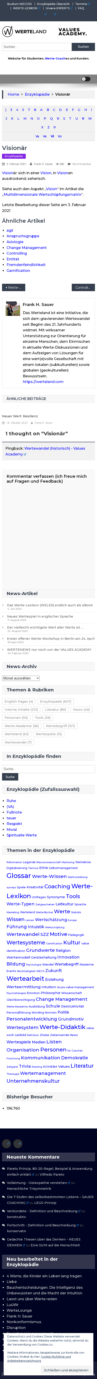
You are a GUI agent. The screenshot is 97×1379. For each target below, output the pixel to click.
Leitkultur (64, 904)
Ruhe (11, 801)
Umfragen (39, 897)
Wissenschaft (71, 993)
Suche (10, 777)
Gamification (18, 270)
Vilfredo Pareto (52, 1174)
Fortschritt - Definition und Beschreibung (41, 1225)
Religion (63, 950)
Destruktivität (72, 1006)
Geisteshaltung (43, 957)
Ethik (43, 868)
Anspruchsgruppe (23, 236)
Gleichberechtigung (21, 999)
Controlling (17, 253)
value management (80, 987)
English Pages (19, 701)
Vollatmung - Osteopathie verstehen (37, 1183)
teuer (11, 818)
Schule (53, 1006)
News (81, 710)
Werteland (17, 734)
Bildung (16, 964)
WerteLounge (19, 1310)
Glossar (19, 876)
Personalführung (19, 1012)
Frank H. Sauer (43, 164)
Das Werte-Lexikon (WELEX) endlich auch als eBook (50, 605)
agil (10, 230)
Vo (60, 136)
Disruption (16, 1328)
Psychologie (33, 964)
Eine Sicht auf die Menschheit (55, 1245)
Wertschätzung (51, 919)
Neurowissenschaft (49, 862)
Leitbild (20, 1035)
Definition (33, 1035)
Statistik (76, 912)
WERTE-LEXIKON (25, 8)
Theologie (13, 1074)
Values (64, 1066)
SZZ (44, 934)
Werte (62, 911)
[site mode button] (85, 79)
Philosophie (50, 993)
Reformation (14, 862)
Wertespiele (49, 734)
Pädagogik (76, 935)
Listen (54, 1042)
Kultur (72, 942)
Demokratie (74, 1057)
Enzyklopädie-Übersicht (53, 4)
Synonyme (56, 897)
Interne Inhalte (21, 710)
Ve (44, 136)
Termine (81, 4)
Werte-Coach (55, 58)
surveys (11, 887)
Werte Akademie (22, 726)
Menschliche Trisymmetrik (29, 1189)
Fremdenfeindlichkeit (26, 265)
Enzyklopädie (14, 156)
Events (11, 971)
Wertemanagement (43, 1073)
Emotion (33, 993)
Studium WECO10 (19, 4)
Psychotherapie (16, 993)
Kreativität (35, 887)
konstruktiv (16, 1217)
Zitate (44, 1035)
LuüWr (12, 1305)
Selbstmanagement (63, 868)
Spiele (21, 887)
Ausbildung (37, 1006)
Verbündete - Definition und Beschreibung (42, 1211)
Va (37, 136)
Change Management (27, 248)
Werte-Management (16, 288)
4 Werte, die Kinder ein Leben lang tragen (44, 1276)
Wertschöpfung (55, 927)
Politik (63, 1012)
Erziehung (54, 979)
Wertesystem (23, 1027)
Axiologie (15, 242)
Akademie (86, 964)
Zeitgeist (12, 1066)
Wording (38, 1012)
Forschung (13, 1058)
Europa (72, 920)
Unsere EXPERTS (57, 8)
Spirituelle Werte (22, 835)
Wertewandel (18, 742)
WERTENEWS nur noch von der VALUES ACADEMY (49, 650)
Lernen (29, 920)
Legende (29, 862)
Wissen (16, 919)
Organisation (23, 1050)
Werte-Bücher (44, 912)
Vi (52, 136)
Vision (7, 173)
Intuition (49, 987)
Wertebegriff (60, 726)
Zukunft (53, 970)
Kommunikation (40, 1057)
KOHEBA (50, 1066)
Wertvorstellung (78, 877)
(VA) (10, 807)
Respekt (14, 824)
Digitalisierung (17, 868)
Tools (43, 718)
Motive (58, 934)
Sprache (80, 904)
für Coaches (75, 1050)
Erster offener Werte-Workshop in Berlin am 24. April (51, 639)
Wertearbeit (25, 978)
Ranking (37, 1066)
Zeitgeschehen (45, 904)
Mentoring (68, 862)
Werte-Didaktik (62, 1027)
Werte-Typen (21, 904)
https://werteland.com (43, 382)
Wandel (48, 964)
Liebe (12, 1282)
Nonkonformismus (24, 1322)
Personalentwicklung (32, 1019)
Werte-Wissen (49, 876)
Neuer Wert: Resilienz (20, 416)
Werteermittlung (24, 986)
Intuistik (36, 926)
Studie (61, 987)
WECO (40, 971)
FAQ (81, 8)
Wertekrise (83, 862)
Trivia (25, 1066)
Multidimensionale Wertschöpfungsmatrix (42, 194)
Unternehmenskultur (33, 1081)
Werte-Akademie (17, 1006)
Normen (51, 1012)
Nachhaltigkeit (26, 971)
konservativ (16, 1231)
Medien (39, 1042)
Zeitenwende (59, 1035)
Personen (16, 718)
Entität (13, 259)
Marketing (13, 912)
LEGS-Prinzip (45, 1203)
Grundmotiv (71, 1019)
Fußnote (14, 812)
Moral (12, 829)
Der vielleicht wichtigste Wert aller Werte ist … (45, 627)
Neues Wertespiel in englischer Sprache (40, 616)
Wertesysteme (26, 942)
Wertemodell (18, 957)
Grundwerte (40, 950)
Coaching (57, 886)
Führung (17, 926)
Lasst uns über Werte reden (32, 1299)
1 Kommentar (81, 164)
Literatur (55, 710)
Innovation (68, 957)
